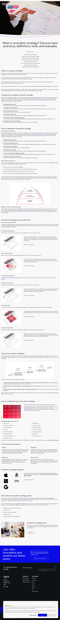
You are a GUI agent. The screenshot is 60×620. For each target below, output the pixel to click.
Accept (42, 615)
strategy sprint (20, 498)
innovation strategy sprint (36, 98)
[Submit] (55, 567)
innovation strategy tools (31, 211)
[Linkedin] (4, 586)
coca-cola (34, 580)
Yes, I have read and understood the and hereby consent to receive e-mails (40, 553)
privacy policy (34, 553)
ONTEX (33, 585)
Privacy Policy (33, 608)
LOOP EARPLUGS (35, 591)
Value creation (26, 578)
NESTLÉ (33, 582)
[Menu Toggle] (57, 4)
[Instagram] (5, 586)
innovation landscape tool (10, 277)
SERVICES (25, 576)
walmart (34, 578)
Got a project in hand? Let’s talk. (7, 582)
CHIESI (33, 583)
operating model (26, 582)
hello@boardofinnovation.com (9, 618)
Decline (52, 615)
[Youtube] (7, 586)
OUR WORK (35, 576)
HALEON (33, 587)
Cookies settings (33, 615)
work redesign (26, 580)
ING (32, 589)
